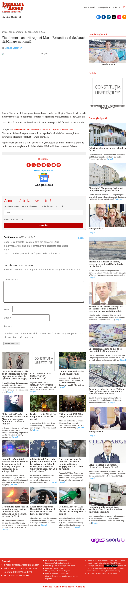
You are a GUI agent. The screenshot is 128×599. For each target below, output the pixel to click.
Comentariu (11, 279)
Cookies (80, 586)
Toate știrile (103, 8)
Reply (81, 237)
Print (115, 8)
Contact (47, 586)
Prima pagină (89, 8)
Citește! (10, 392)
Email (7, 317)
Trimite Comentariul (11, 343)
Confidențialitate (64, 586)
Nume (8, 309)
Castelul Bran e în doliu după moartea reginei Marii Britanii (43, 129)
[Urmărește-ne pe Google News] (44, 179)
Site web (8, 326)
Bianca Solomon (13, 47)
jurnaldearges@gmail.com (25, 564)
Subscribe (44, 225)
